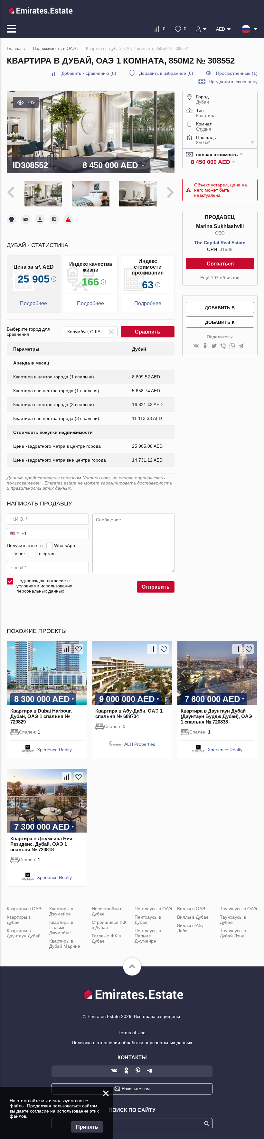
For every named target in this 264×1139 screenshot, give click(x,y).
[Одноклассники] (205, 346)
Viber (19, 553)
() (88, 73)
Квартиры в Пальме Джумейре (61, 927)
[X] (214, 346)
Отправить (156, 587)
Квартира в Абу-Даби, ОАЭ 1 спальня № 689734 (129, 713)
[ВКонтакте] (196, 346)
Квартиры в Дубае (19, 919)
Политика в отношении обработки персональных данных (132, 1042)
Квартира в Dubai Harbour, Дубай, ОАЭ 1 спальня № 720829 (41, 716)
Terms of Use (132, 1032)
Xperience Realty (54, 749)
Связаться (220, 263)
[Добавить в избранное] (78, 649)
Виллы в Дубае (193, 917)
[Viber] (223, 346)
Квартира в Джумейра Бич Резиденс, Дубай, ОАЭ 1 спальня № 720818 (41, 844)
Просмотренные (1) (237, 73)
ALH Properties (139, 744)
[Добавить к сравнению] (66, 649)
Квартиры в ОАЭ (24, 908)
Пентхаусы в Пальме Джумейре (148, 936)
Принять (87, 1127)
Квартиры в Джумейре (61, 911)
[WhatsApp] (232, 346)
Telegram (46, 553)
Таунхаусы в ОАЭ (238, 908)
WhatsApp (64, 545)
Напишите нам (136, 1088)
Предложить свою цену (233, 81)
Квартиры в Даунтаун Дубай (24, 933)
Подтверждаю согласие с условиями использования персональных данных (44, 586)
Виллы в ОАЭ (191, 908)
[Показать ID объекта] (54, 219)
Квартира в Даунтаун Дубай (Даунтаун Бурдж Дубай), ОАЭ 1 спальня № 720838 (216, 716)
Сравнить (147, 332)
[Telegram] (241, 346)
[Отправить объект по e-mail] (26, 219)
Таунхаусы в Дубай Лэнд (233, 933)
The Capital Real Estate (219, 242)
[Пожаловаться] (68, 219)
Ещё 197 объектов (219, 277)
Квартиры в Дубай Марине (64, 943)
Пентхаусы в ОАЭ (153, 908)
